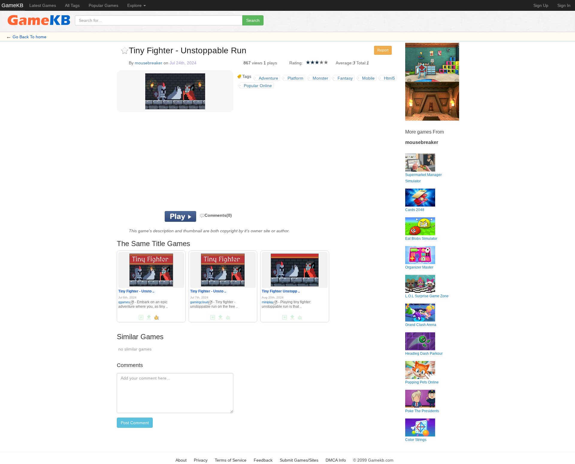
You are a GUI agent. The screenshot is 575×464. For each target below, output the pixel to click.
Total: (361, 62)
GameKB (12, 5)
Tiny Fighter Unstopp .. (281, 291)
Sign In (564, 5)
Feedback (263, 460)
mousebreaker (148, 62)
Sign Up (540, 5)
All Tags (72, 5)
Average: (344, 62)
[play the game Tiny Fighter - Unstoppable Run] (151, 269)
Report (382, 50)
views (257, 62)
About (181, 460)
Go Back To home (29, 36)
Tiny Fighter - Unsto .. (136, 291)
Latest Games (42, 5)
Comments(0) (218, 215)
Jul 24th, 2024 (183, 62)
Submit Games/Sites (299, 460)
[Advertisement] (191, 163)
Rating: (296, 62)
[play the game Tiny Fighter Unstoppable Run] (294, 269)
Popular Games (103, 5)
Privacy (201, 460)
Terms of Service (230, 460)
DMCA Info (336, 460)
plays (272, 62)
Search (253, 20)
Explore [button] (135, 5)
